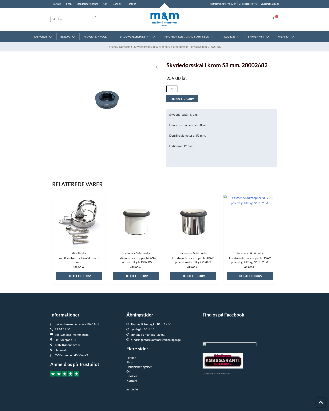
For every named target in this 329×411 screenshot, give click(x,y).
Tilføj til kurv (182, 98)
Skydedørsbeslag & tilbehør (151, 46)
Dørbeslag (125, 46)
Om (105, 3)
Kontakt (131, 3)
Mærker (283, 36)
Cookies (117, 3)
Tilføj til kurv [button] (79, 276)
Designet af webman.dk (217, 373)
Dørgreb (40, 36)
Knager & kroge (95, 36)
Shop (69, 3)
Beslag (65, 36)
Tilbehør (228, 36)
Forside (57, 3)
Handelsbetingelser (87, 3)
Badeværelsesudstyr (135, 36)
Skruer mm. (256, 36)
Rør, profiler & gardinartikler (186, 36)
